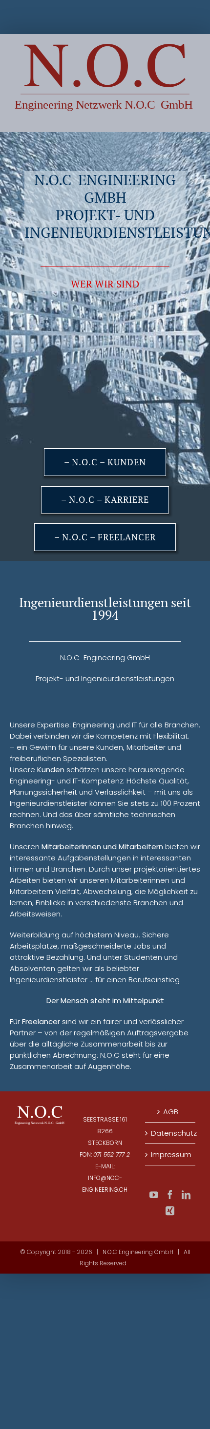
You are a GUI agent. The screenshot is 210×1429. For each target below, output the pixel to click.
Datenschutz (170, 1133)
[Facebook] (170, 1194)
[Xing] (170, 1210)
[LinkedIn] (186, 1194)
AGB (170, 1111)
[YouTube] (153, 1194)
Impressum (170, 1154)
